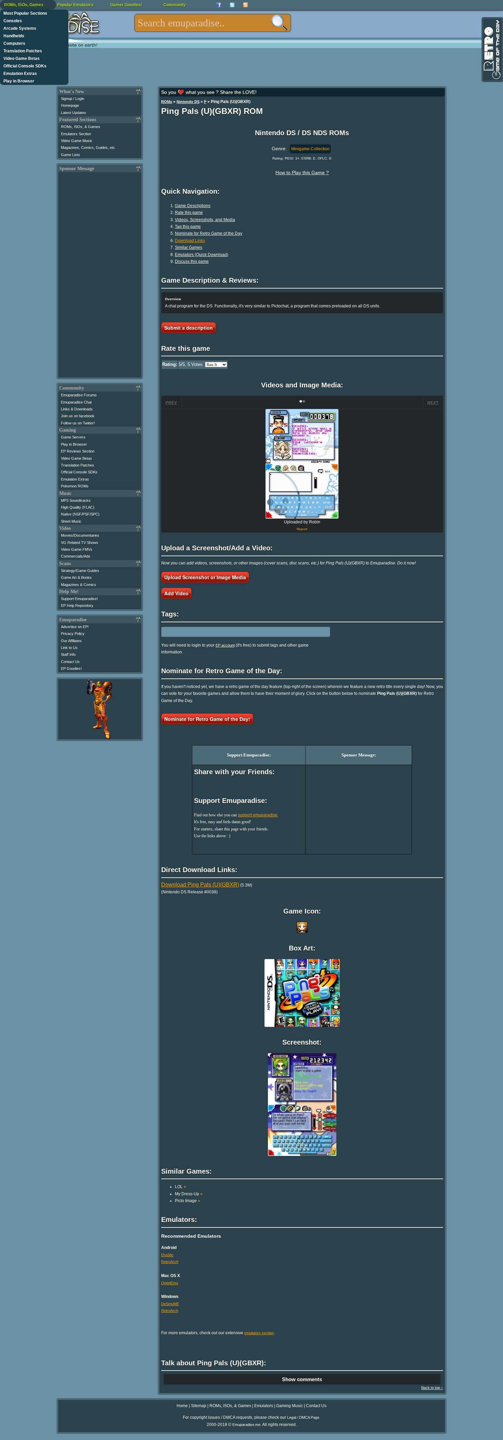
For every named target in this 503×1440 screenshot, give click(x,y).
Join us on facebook (77, 416)
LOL (180, 1186)
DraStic (167, 1255)
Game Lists (70, 155)
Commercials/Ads (75, 556)
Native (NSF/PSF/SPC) (80, 514)
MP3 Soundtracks (76, 500)
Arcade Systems (19, 28)
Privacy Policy (73, 634)
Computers (14, 43)
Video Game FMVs (76, 549)
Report (302, 529)
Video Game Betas (21, 58)
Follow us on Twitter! (78, 423)
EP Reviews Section (77, 451)
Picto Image (187, 1200)
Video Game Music (76, 141)
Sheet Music (71, 521)
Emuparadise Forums (79, 395)
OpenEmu (169, 1283)
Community (174, 4)
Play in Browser (18, 81)
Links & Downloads (77, 409)
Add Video (176, 593)
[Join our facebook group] (218, 5)
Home (182, 1405)
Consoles (12, 20)
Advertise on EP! (75, 627)
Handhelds (13, 36)
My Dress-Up (189, 1193)
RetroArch (169, 1262)
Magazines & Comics (78, 585)
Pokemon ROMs (75, 486)
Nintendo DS (188, 102)
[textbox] (212, 23)
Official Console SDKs (25, 66)
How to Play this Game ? (302, 172)
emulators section (259, 1333)
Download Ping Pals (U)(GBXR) (200, 885)
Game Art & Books (76, 577)
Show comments (302, 1379)
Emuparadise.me (246, 1425)
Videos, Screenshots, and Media (205, 219)
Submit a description (188, 327)
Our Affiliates (71, 641)
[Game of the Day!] (491, 49)
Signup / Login (72, 99)
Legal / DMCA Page (303, 1417)
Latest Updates (73, 113)
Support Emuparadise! (79, 599)
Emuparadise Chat (76, 402)
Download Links (190, 240)
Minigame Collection (310, 148)
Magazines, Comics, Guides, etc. (88, 147)
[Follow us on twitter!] (232, 5)
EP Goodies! (71, 668)
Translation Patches (22, 51)
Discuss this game (192, 261)
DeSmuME (170, 1304)
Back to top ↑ (432, 1388)
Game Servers (73, 437)
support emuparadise (258, 815)
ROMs (166, 102)
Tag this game (188, 226)
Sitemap (198, 1405)
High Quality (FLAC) (77, 507)
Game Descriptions (192, 205)
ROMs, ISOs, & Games (80, 127)
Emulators (263, 1405)
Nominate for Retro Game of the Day (208, 233)
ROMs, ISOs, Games (23, 4)
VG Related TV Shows (79, 542)
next (433, 402)
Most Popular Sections (25, 13)
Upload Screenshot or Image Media (205, 577)
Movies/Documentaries (80, 535)
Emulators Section (76, 134)
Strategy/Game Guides (80, 571)
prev (171, 402)
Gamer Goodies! (126, 4)
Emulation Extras (20, 73)
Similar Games (188, 247)
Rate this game (189, 212)
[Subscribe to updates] (245, 5)
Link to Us (69, 648)
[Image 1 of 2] (302, 464)
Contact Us (70, 662)
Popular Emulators (75, 4)
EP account (225, 645)
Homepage (70, 105)
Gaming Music (289, 1405)
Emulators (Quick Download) (201, 254)
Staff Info (68, 654)
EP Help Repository (77, 605)
